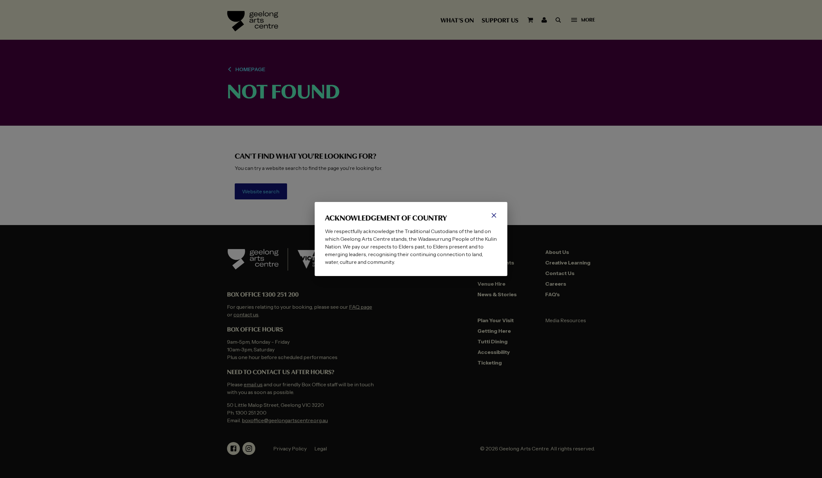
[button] (494, 215)
